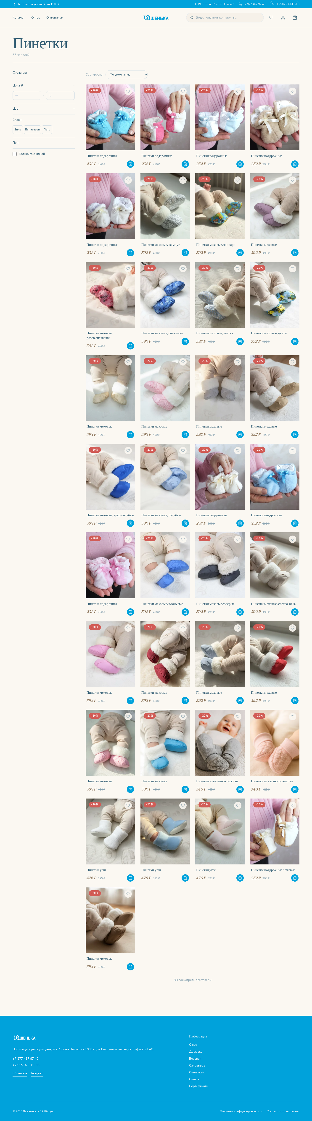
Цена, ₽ (18, 86)
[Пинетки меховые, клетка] (220, 305)
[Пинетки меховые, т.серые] (220, 574)
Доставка (195, 1052)
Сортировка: (94, 75)
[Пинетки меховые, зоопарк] (220, 215)
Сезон (17, 120)
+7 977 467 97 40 (254, 4)
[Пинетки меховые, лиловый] (274, 215)
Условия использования (283, 1111)
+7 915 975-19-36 (26, 1065)
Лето (47, 129)
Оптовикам (54, 17)
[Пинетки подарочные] (110, 126)
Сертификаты (198, 1086)
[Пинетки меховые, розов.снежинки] (110, 305)
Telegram (37, 1073)
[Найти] (192, 17)
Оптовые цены (284, 4)
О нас (35, 17)
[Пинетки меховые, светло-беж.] (274, 574)
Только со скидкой (32, 154)
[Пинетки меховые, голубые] (165, 485)
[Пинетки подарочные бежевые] (274, 840)
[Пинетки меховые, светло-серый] (220, 396)
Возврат (195, 1059)
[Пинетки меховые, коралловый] (274, 662)
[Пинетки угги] (110, 840)
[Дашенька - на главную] (156, 18)
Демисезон (32, 129)
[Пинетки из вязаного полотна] (220, 751)
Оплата (194, 1079)
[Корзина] (294, 17)
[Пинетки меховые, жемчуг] (165, 215)
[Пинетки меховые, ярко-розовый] (110, 662)
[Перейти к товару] (130, 164)
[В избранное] (128, 91)
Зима (17, 129)
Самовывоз (197, 1066)
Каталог (19, 17)
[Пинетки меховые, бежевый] (110, 396)
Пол (16, 143)
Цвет (16, 109)
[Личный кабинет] (283, 17)
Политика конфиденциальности (241, 1111)
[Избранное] (271, 17)
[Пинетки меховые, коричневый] (110, 928)
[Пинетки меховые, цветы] (274, 305)
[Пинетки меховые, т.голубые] (165, 574)
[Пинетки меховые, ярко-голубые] (110, 485)
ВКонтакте (20, 1073)
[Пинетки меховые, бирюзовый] (165, 751)
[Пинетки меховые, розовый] (165, 396)
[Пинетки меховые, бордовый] (165, 662)
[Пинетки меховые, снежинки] (165, 305)
